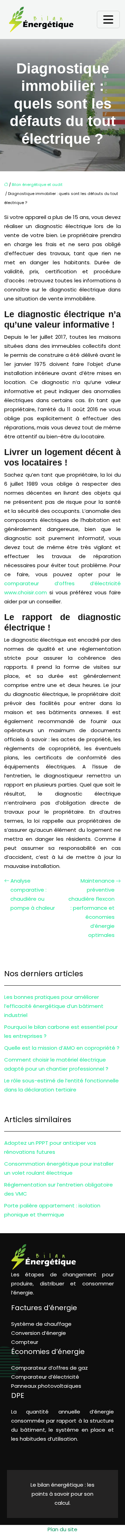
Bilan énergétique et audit (37, 184)
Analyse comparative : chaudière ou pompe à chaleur (32, 894)
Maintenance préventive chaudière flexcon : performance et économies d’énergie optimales (91, 908)
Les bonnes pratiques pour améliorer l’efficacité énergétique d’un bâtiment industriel (53, 1006)
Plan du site (62, 1529)
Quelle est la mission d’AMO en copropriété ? (61, 1047)
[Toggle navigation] (108, 19)
